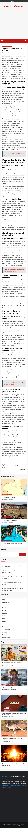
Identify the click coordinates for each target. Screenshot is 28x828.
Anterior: (13, 466)
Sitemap (9, 787)
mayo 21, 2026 (11, 716)
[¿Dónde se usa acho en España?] (14, 510)
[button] (2, 41)
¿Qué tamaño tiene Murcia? (9, 497)
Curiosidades (5, 602)
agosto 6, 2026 (11, 665)
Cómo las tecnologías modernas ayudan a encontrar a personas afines (12, 571)
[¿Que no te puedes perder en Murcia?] (14, 533)
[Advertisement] (14, 25)
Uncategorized (6, 637)
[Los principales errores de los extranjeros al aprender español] (14, 652)
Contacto (12, 785)
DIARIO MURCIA (6, 776)
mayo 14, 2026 (11, 741)
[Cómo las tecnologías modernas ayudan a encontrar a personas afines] (14, 677)
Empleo (4, 615)
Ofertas (4, 624)
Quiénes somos (5, 785)
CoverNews (13, 825)
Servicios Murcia (6, 629)
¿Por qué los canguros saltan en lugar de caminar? (11, 583)
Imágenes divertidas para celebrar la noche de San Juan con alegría (13, 589)
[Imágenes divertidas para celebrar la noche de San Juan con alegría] (14, 753)
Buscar (3, 549)
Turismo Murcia (6, 634)
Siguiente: (15, 470)
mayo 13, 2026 (11, 766)
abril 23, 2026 (11, 499)
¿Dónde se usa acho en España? (11, 520)
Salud (3, 626)
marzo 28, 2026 (11, 545)
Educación (4, 613)
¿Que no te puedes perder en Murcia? (12, 543)
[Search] (26, 41)
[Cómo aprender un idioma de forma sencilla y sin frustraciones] (14, 703)
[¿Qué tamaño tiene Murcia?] (14, 487)
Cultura (4, 599)
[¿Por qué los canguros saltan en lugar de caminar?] (14, 728)
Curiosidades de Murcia (7, 46)
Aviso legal (17, 785)
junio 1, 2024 (11, 52)
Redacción (5, 52)
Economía (4, 610)
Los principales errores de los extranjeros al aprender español (12, 565)
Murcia (4, 621)
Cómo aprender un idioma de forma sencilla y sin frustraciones (13, 577)
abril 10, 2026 (11, 522)
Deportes (4, 607)
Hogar (3, 618)
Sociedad (4, 632)
